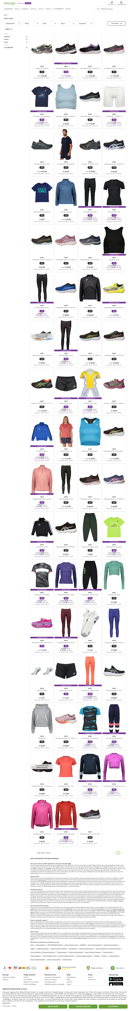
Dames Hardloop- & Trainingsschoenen (108, 949)
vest (87, 923)
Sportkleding (73, 949)
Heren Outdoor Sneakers (93, 952)
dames (35, 868)
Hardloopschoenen (43, 949)
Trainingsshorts (108, 952)
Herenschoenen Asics (71, 945)
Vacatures (5, 980)
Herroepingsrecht (50, 982)
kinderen (49, 868)
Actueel (90, 977)
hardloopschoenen (82, 938)
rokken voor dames (111, 910)
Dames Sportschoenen (111, 945)
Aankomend (91, 980)
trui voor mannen (99, 909)
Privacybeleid (28, 980)
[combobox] (110, 9)
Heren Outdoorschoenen (84, 956)
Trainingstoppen (62, 952)
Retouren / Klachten (51, 980)
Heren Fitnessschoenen (86, 949)
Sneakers (97, 956)
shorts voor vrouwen (118, 909)
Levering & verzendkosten (53, 977)
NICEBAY (83, 945)
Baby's (69, 980)
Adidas (115, 901)
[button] (121, 3)
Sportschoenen (40, 945)
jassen (91, 923)
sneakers (32, 909)
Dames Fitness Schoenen (59, 949)
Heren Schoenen (35, 956)
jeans (97, 867)
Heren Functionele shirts (66, 956)
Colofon (26, 977)
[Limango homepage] (10, 3)
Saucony (104, 956)
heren (40, 868)
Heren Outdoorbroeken (37, 960)
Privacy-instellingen (30, 984)
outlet (69, 863)
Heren (6, 42)
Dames (6, 39)
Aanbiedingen (71, 977)
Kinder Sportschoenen (76, 952)
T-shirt (105, 867)
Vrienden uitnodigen (8, 977)
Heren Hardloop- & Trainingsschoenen (42, 952)
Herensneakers (114, 956)
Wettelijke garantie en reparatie (54, 984)
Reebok (121, 901)
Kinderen (7, 37)
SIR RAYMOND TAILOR (54, 945)
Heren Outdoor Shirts (50, 956)
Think (32, 945)
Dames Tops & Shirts (54, 960)
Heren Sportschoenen (95, 945)
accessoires (112, 936)
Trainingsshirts (67, 960)
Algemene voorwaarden (31, 982)
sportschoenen (42, 880)
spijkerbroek (69, 909)
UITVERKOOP (8, 48)
